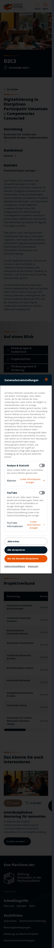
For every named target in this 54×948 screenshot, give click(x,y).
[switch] (42, 465)
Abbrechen (13, 541)
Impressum (33, 566)
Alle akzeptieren (16, 549)
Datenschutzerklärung (14, 566)
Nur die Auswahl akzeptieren (22, 558)
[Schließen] (46, 379)
